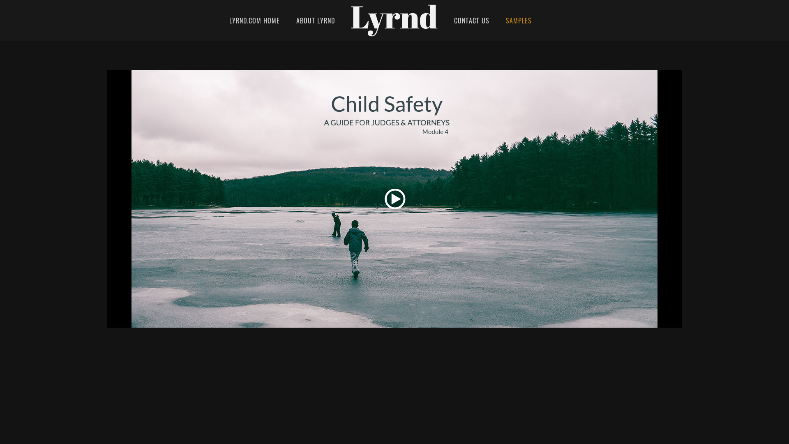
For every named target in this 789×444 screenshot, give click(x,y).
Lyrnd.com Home (254, 20)
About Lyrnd (315, 20)
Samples (519, 20)
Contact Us (471, 20)
